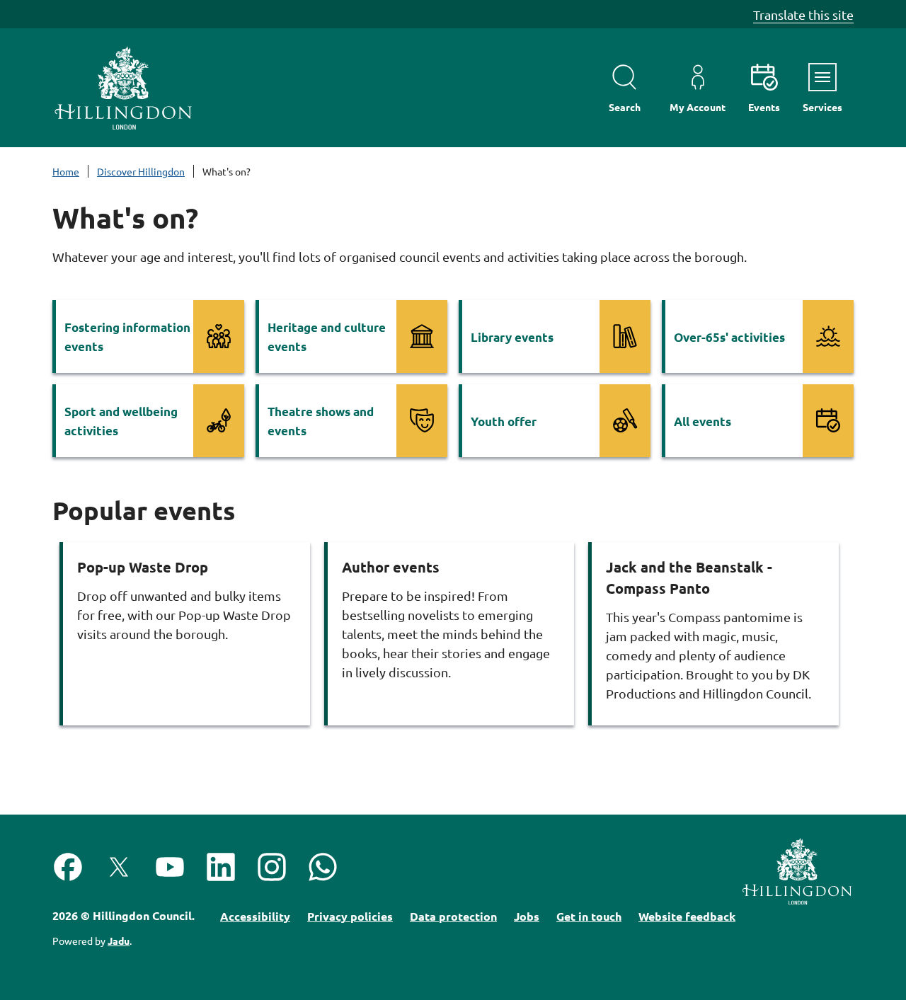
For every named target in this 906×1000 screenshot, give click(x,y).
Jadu (119, 940)
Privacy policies (350, 916)
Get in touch (588, 916)
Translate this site (803, 14)
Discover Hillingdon (141, 171)
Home (65, 171)
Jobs (526, 916)
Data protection (453, 916)
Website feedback (686, 916)
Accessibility (255, 916)
